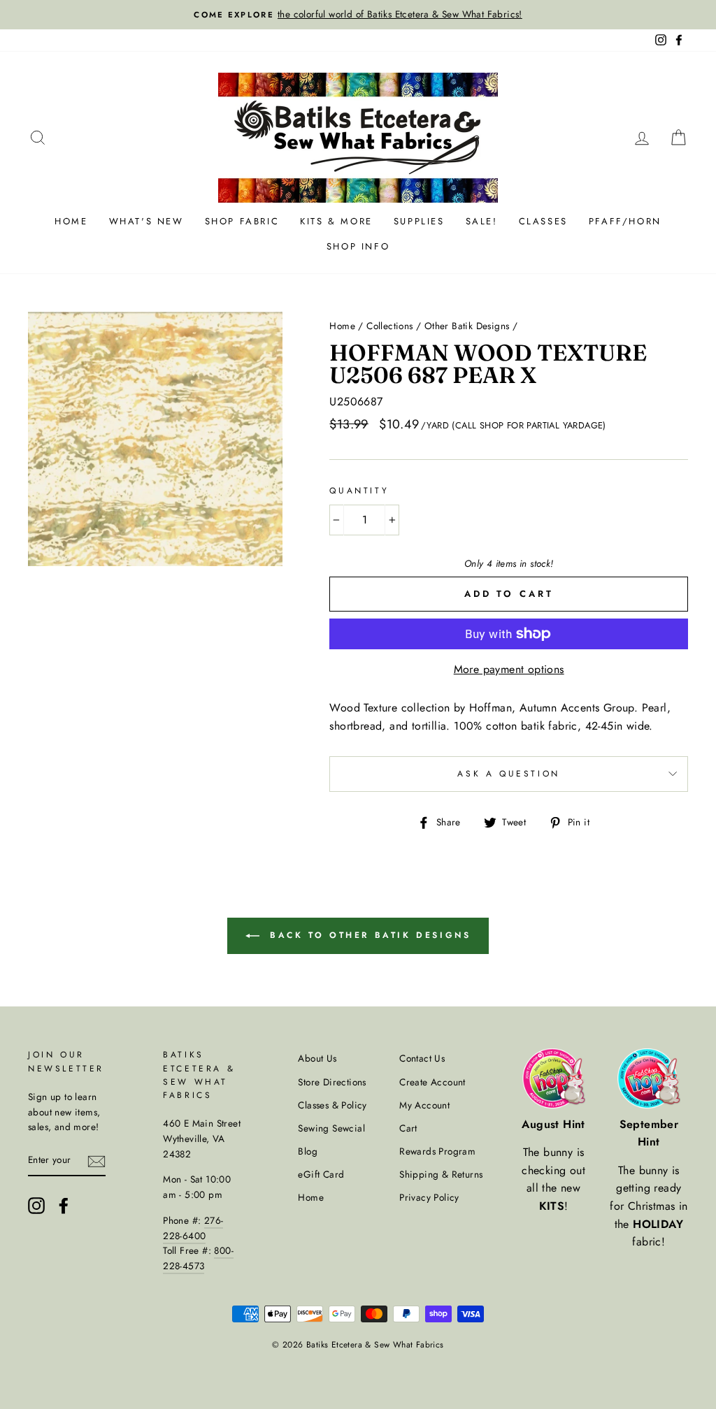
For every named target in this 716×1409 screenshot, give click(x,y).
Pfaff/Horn (625, 221)
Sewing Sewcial (331, 1128)
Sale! (482, 221)
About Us (317, 1058)
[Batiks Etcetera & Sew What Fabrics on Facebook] (63, 1205)
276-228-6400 (193, 1228)
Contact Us (422, 1058)
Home (71, 221)
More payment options (509, 669)
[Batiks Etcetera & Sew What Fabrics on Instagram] (36, 1205)
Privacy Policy (429, 1197)
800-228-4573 (198, 1258)
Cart (408, 1128)
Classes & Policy (332, 1105)
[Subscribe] (96, 1161)
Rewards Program (437, 1151)
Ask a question (508, 773)
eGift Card (321, 1174)
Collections (389, 326)
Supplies (419, 221)
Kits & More (336, 221)
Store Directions (332, 1082)
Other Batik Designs (467, 326)
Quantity (359, 490)
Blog (307, 1151)
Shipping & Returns (440, 1174)
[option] (358, 14)
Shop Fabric (242, 221)
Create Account (432, 1082)
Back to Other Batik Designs (368, 935)
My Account (424, 1105)
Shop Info (358, 246)
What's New (146, 221)
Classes (543, 221)
